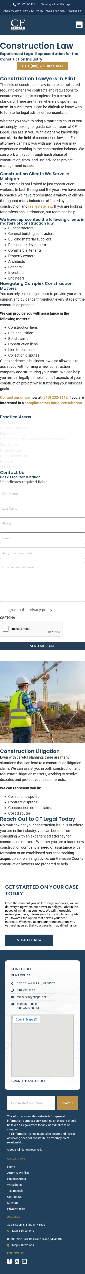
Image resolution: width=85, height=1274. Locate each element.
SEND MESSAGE (42, 646)
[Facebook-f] (9, 1261)
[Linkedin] (24, 1261)
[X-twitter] (17, 1261)
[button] (79, 24)
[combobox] (31, 1103)
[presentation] (31, 629)
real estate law (40, 206)
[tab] (42, 969)
